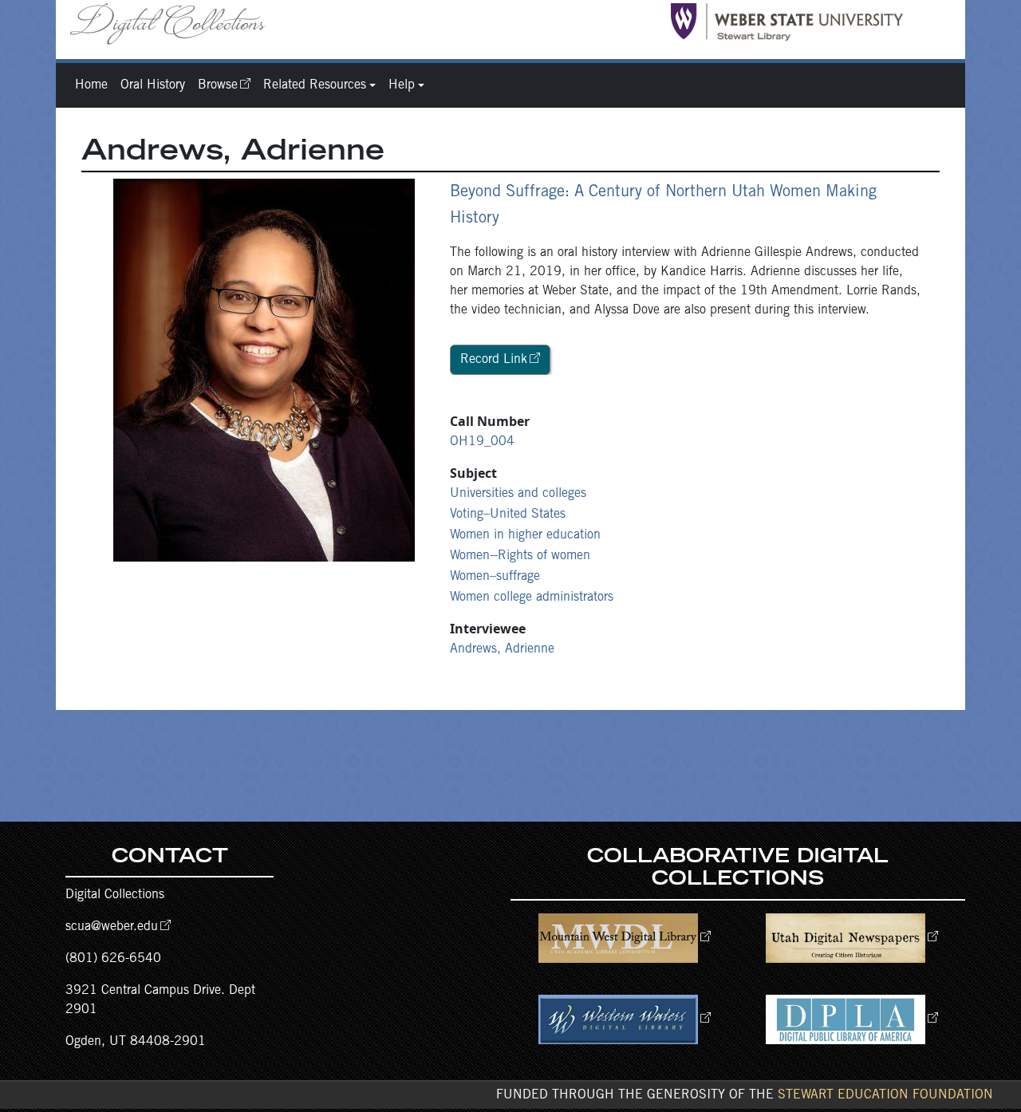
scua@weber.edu (111, 927)
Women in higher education (525, 535)
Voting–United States (508, 514)
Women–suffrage (495, 576)
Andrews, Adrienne (502, 649)
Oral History (152, 85)
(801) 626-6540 (113, 958)
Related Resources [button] (314, 85)
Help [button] (401, 85)
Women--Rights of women (520, 556)
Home (91, 85)
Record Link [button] (493, 359)
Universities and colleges (518, 493)
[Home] (173, 23)
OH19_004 (482, 442)
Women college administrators (531, 597)
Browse (218, 85)
